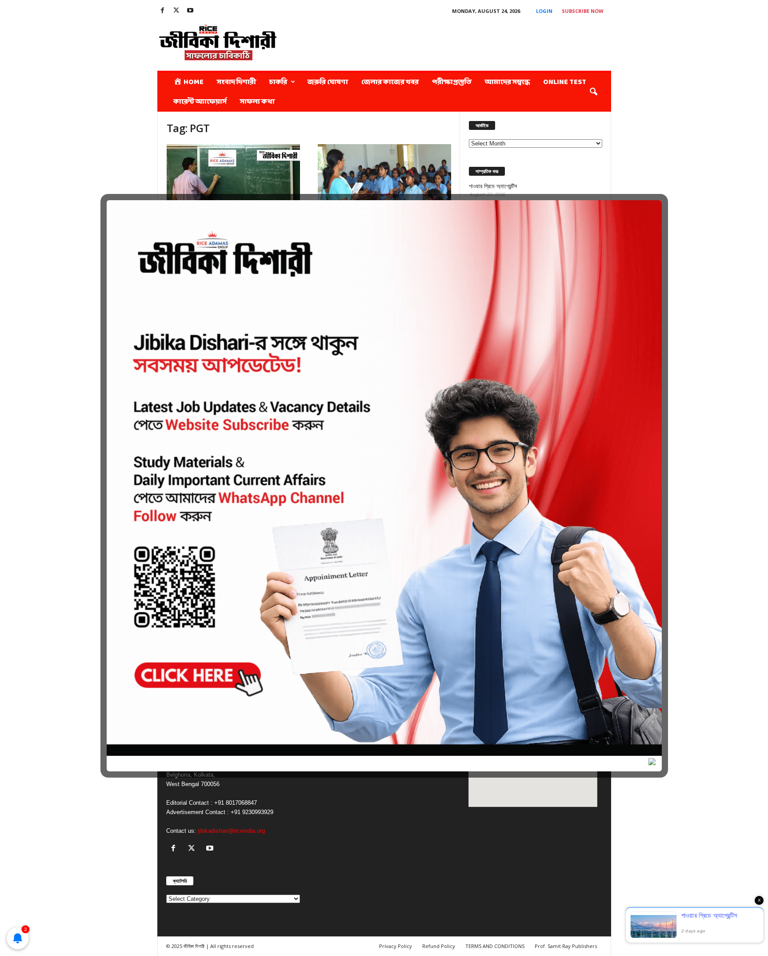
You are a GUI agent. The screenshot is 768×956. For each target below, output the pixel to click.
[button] (595, 92)
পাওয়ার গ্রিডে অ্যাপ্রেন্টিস (493, 186)
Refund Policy (438, 946)
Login (544, 11)
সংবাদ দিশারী (236, 82)
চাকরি (278, 82)
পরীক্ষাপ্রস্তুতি (452, 82)
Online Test (564, 82)
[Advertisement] (449, 42)
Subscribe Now (583, 11)
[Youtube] (190, 10)
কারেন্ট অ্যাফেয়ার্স (200, 102)
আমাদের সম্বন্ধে (507, 82)
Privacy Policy (395, 946)
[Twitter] (176, 10)
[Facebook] (162, 10)
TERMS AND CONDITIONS (494, 946)
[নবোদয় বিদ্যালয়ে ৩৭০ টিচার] (384, 187)
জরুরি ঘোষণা (328, 82)
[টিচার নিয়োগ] (233, 187)
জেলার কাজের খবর (390, 82)
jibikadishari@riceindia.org (231, 830)
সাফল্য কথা (257, 102)
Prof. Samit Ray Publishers (566, 946)
